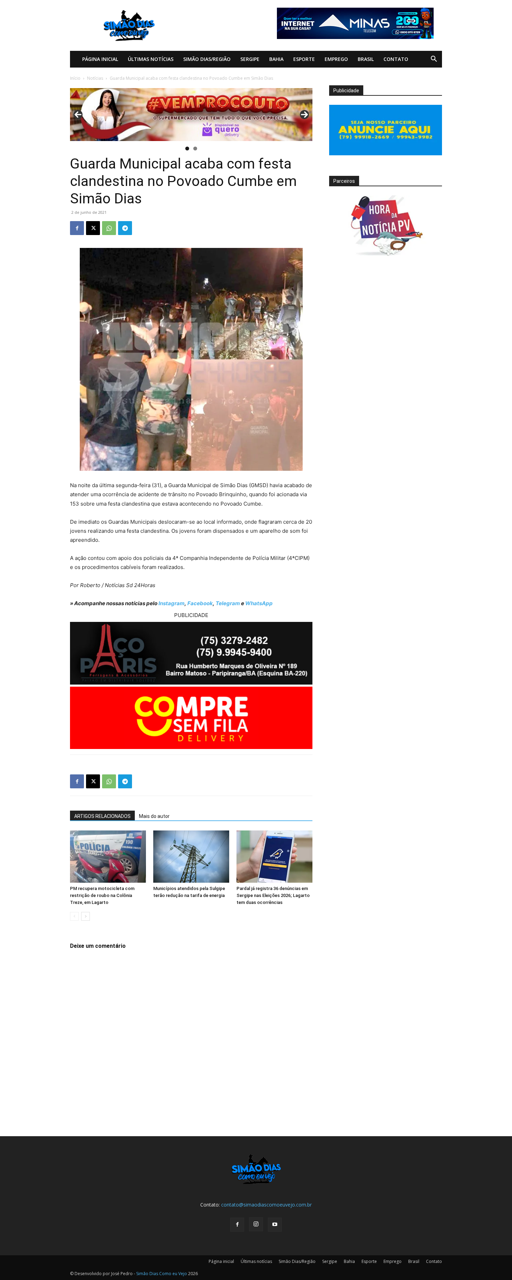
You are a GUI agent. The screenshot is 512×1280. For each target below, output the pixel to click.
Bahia (276, 59)
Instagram (171, 603)
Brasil (366, 59)
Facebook (200, 603)
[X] (93, 228)
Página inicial (100, 59)
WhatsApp (259, 603)
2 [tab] (195, 148)
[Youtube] (275, 1225)
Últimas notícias (150, 59)
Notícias (95, 78)
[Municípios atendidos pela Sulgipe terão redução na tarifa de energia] (191, 856)
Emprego (336, 59)
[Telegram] (125, 228)
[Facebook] (77, 228)
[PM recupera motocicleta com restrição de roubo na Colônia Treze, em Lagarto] (108, 856)
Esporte (304, 59)
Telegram (228, 603)
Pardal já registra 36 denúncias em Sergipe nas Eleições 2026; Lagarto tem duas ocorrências (273, 895)
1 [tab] (187, 148)
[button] (433, 59)
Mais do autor (154, 816)
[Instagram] (256, 1224)
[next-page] (85, 916)
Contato (395, 59)
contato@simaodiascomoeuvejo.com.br (266, 1204)
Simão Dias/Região (207, 59)
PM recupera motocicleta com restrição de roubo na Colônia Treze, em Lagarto (102, 895)
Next (304, 114)
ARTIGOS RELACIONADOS (102, 816)
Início (75, 78)
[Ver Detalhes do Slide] (191, 114)
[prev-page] (74, 916)
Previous (78, 114)
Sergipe (249, 59)
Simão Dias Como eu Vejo (161, 1274)
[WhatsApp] (109, 228)
